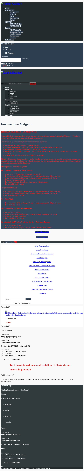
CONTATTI (9, 40)
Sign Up (8, 49)
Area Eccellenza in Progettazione (42, 254)
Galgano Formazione (42, 232)
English (7, 28)
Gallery (12, 20)
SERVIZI (8, 22)
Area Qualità (42, 273)
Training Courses (15, 34)
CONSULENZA (16, 24)
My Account (9, 53)
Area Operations (42, 250)
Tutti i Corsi (11, 242)
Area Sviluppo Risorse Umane (42, 289)
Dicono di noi (14, 18)
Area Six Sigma (42, 258)
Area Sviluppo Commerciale (42, 281)
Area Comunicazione (42, 270)
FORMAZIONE (15, 26)
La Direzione (14, 12)
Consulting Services (16, 32)
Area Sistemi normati (42, 277)
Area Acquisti (42, 285)
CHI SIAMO (9, 10)
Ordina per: (9, 303)
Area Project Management (42, 262)
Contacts (13, 38)
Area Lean (42, 293)
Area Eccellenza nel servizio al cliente (42, 266)
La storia (13, 14)
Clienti (12, 16)
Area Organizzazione (42, 246)
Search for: (4, 83)
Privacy (4, 394)
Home (7, 8)
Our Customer (14, 36)
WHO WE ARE (15, 30)
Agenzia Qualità (45, 468)
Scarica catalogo (42, 237)
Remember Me (8, 63)
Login (7, 47)
